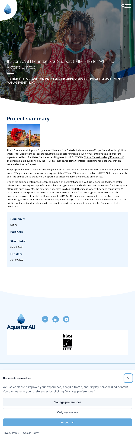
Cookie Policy (31, 432)
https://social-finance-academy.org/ (98, 160)
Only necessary (67, 412)
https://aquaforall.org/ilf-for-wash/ (104, 157)
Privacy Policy (11, 432)
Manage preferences (67, 402)
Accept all (67, 422)
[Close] (128, 378)
